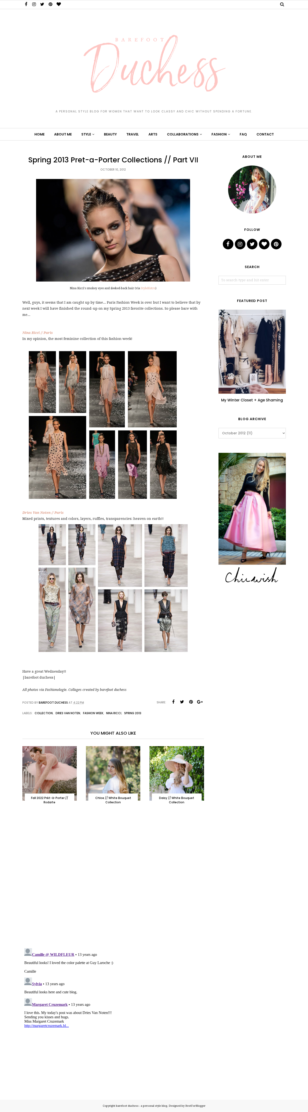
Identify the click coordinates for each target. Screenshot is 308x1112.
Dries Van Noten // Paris (43, 513)
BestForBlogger (195, 1105)
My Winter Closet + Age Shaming (252, 400)
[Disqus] (113, 881)
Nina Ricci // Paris (37, 333)
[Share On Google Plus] (200, 702)
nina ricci (113, 713)
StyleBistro (148, 288)
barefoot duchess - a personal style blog (141, 1105)
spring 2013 (132, 713)
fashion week (93, 713)
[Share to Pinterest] (191, 702)
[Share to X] (182, 702)
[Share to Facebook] (173, 702)
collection (44, 713)
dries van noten (68, 713)
